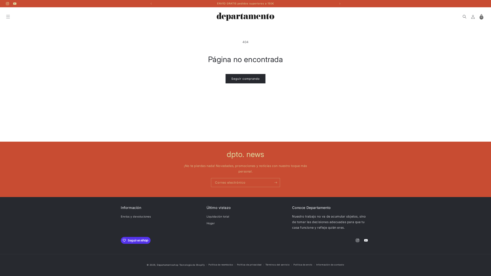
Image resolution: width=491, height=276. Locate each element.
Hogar (211, 223)
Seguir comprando (245, 78)
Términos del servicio (277, 264)
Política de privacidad (249, 264)
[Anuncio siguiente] (340, 3)
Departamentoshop (168, 265)
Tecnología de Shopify (192, 265)
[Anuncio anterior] (151, 3)
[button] (8, 16)
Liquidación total (218, 216)
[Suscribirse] (275, 182)
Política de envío (302, 264)
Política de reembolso (220, 264)
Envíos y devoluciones (136, 216)
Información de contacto (330, 264)
